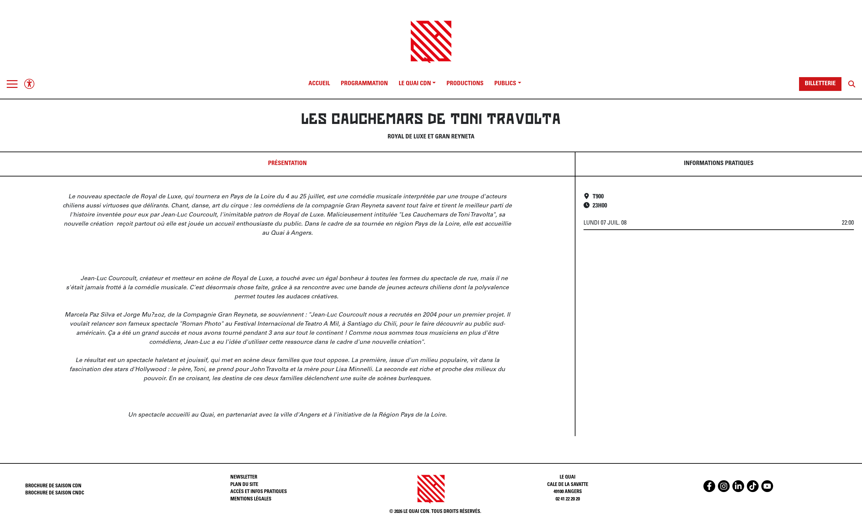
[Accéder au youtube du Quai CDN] (767, 486)
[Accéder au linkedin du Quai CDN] (738, 486)
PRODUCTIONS (465, 84)
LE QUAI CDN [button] (415, 84)
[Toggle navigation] (12, 83)
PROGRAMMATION (364, 84)
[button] (12, 84)
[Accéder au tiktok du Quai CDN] (753, 486)
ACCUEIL (319, 84)
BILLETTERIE (820, 84)
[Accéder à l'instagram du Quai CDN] (724, 486)
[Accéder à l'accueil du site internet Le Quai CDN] (431, 36)
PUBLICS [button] (505, 84)
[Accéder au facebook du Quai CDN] (709, 486)
